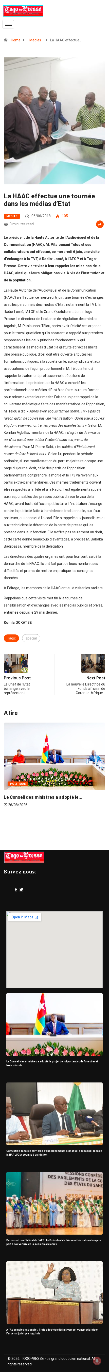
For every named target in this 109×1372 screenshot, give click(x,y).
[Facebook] (16, 890)
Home (16, 40)
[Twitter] (21, 890)
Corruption (25, 784)
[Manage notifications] (97, 1361)
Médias (35, 40)
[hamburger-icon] (8, 24)
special (31, 638)
